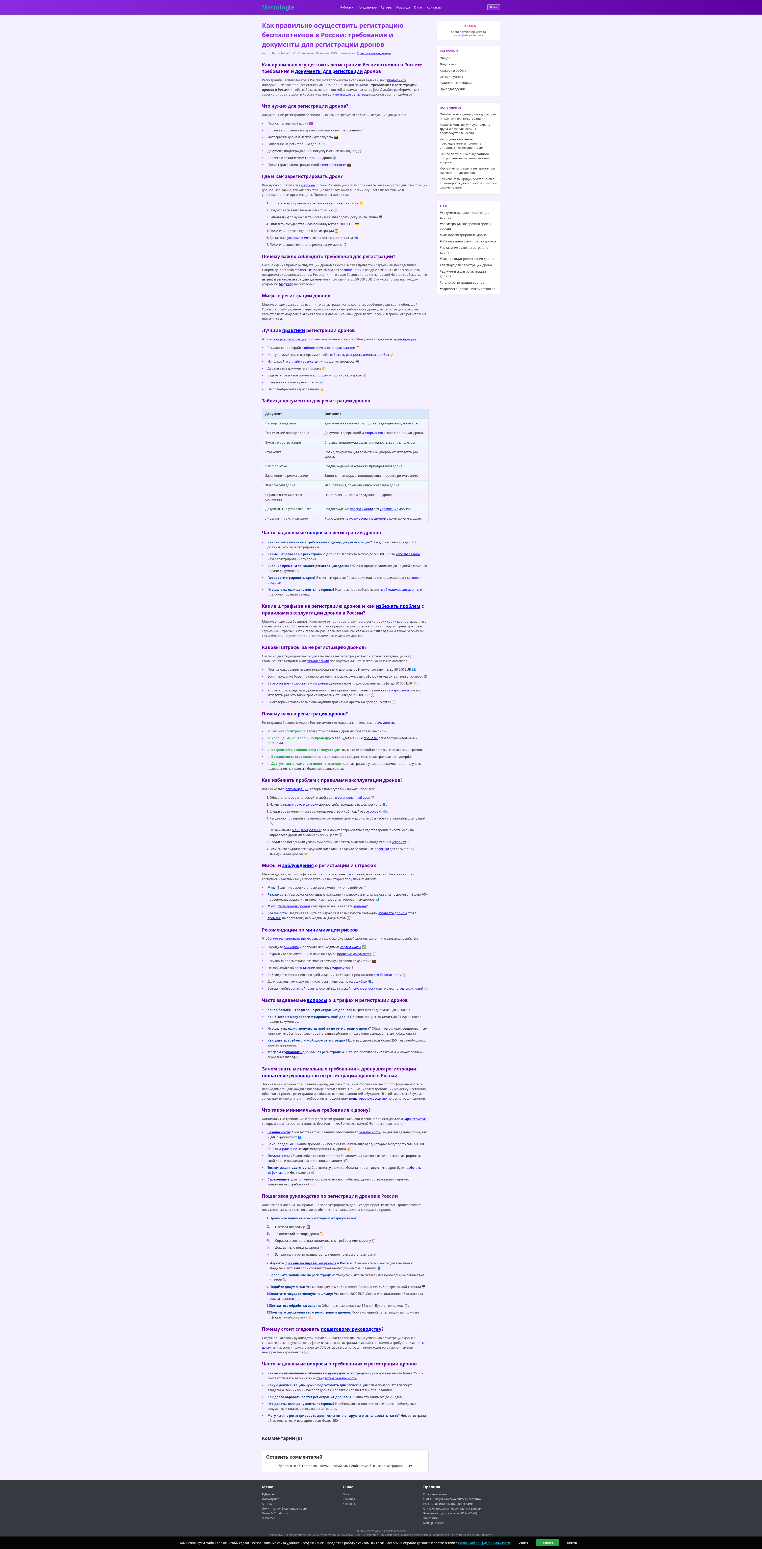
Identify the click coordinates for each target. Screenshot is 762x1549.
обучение (291, 947)
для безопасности (388, 975)
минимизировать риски (291, 938)
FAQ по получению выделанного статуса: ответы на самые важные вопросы (465, 158)
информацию (372, 433)
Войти (493, 7)
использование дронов (367, 518)
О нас (418, 7)
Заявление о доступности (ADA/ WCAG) (450, 1513)
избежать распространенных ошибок (359, 354)
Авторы (386, 7)
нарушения (400, 690)
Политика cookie (435, 1494)
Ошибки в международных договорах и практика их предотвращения (468, 116)
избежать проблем (398, 606)
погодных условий (408, 988)
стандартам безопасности (336, 1378)
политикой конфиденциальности (484, 1543)
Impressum (431, 1518)
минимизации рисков (331, 930)
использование (408, 554)
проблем (371, 738)
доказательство (281, 1298)
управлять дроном (392, 913)
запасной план (302, 988)
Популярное (367, 7)
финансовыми (318, 661)
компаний (356, 874)
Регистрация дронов (294, 906)
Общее (445, 58)
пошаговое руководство (290, 1075)
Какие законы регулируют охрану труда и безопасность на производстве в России (465, 129)
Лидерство (448, 64)
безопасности (351, 270)
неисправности (363, 988)
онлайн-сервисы (301, 361)
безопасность (370, 1132)
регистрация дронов (322, 714)
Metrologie (278, 7)
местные (308, 185)
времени (289, 566)
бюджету (285, 284)
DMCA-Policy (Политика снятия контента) (452, 1499)
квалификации (361, 509)
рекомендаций (296, 789)
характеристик (415, 1119)
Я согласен (547, 1542)
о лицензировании (306, 830)
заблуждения (298, 865)
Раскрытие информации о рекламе (448, 1504)
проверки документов (354, 954)
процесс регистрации (290, 339)
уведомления (297, 238)
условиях (399, 842)
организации (305, 968)
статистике (303, 270)
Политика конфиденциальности (284, 1508)
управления (389, 509)
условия (376, 811)
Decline (523, 1542)
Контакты (434, 7)
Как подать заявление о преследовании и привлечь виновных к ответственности (461, 143)
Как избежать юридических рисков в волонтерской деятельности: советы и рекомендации (468, 183)
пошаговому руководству (351, 1329)
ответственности (333, 165)
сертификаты (350, 947)
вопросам (320, 375)
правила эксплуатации (300, 804)
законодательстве (340, 348)
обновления (313, 348)
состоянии (313, 158)
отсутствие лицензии (288, 683)
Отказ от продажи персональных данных (452, 1508)
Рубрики (346, 7)
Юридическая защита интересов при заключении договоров (467, 170)
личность (410, 423)
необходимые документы (399, 589)
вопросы (317, 532)
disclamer (268, 1518)
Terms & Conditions (275, 1513)
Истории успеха (451, 77)
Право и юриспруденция (374, 53)
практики (293, 330)
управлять (293, 1052)
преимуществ (383, 722)
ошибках (360, 981)
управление (319, 683)
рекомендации (404, 339)
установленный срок (354, 797)
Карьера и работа (453, 70)
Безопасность (278, 1132)
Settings (572, 1542)
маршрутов (341, 968)
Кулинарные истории (456, 83)
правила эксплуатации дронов (310, 1263)
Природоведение (453, 89)
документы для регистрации (329, 71)
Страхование (278, 1179)
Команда (403, 7)
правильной (396, 80)
